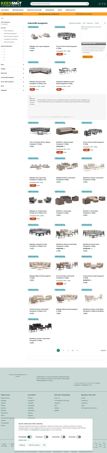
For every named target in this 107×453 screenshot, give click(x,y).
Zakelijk (56, 408)
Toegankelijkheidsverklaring (85, 451)
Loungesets (31, 400)
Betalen (3, 405)
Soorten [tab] (3, 28)
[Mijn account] (99, 3)
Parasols (30, 413)
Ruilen (3, 415)
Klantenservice (5, 398)
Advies (3, 425)
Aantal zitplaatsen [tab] (6, 46)
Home (2, 18)
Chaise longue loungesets (11, 36)
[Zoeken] (87, 3)
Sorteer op (90, 23)
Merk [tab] (2, 86)
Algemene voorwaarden (45, 451)
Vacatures (57, 403)
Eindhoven (84, 403)
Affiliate (56, 410)
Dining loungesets (9, 42)
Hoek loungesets (8, 30)
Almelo (83, 398)
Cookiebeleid (84, 384)
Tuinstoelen (31, 405)
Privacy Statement (57, 451)
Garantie (3, 408)
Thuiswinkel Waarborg (7, 418)
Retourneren (4, 413)
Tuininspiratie (5, 423)
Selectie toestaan (34, 445)
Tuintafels (31, 403)
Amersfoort (84, 400)
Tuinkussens (31, 418)
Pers (55, 405)
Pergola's (30, 415)
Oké (44, 445)
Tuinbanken (31, 410)
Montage (3, 410)
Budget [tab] (3, 69)
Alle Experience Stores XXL (89, 408)
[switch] (46, 437)
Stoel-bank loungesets (10, 33)
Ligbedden (31, 408)
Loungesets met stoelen (11, 39)
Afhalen (3, 403)
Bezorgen (3, 400)
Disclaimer (66, 451)
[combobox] (57, 3)
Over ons (57, 398)
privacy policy (45, 430)
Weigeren (22, 445)
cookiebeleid (34, 430)
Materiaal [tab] (4, 73)
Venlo (83, 405)
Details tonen (23, 440)
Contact (3, 420)
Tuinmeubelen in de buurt (61, 400)
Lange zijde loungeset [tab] (7, 77)
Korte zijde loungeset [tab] (7, 81)
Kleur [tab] (2, 64)
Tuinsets (30, 398)
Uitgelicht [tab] (4, 90)
